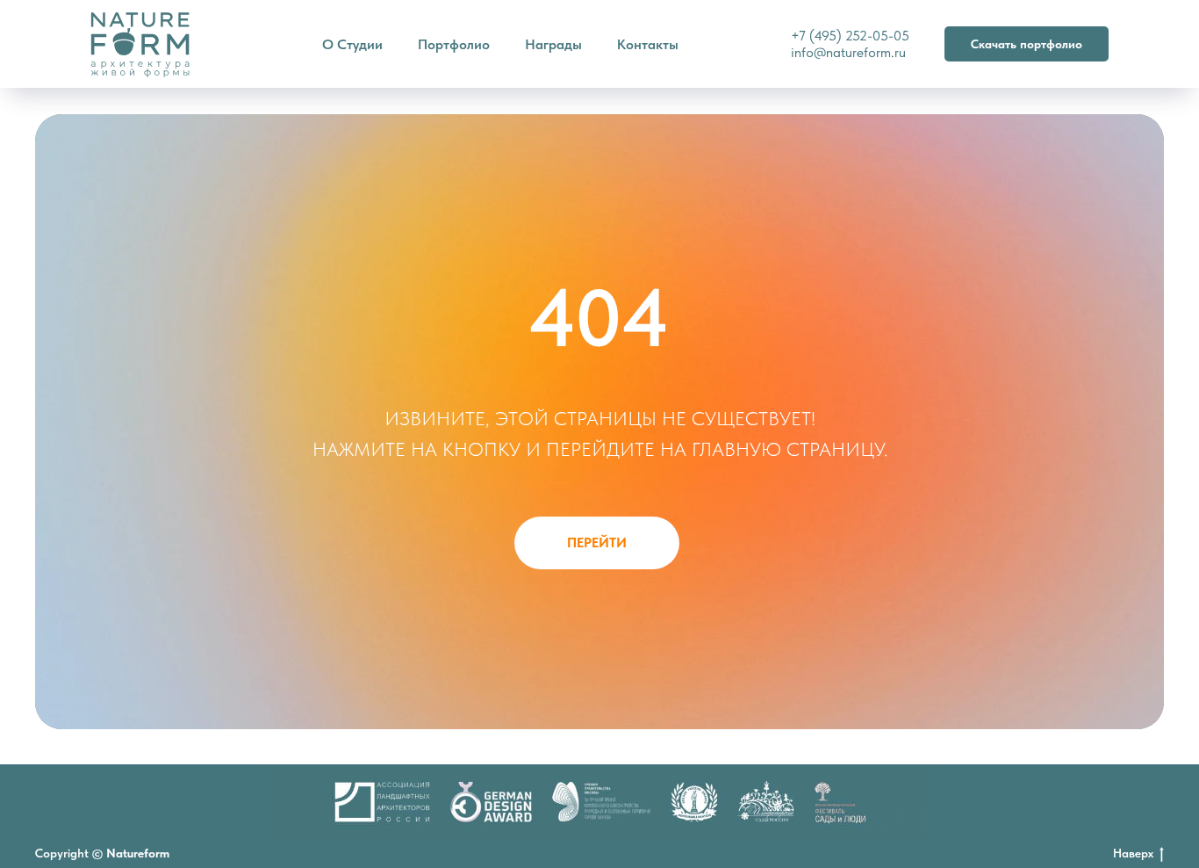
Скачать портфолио (1026, 44)
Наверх (1133, 853)
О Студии (352, 44)
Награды (553, 44)
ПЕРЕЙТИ (597, 542)
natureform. (860, 52)
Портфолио (454, 44)
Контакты (647, 44)
